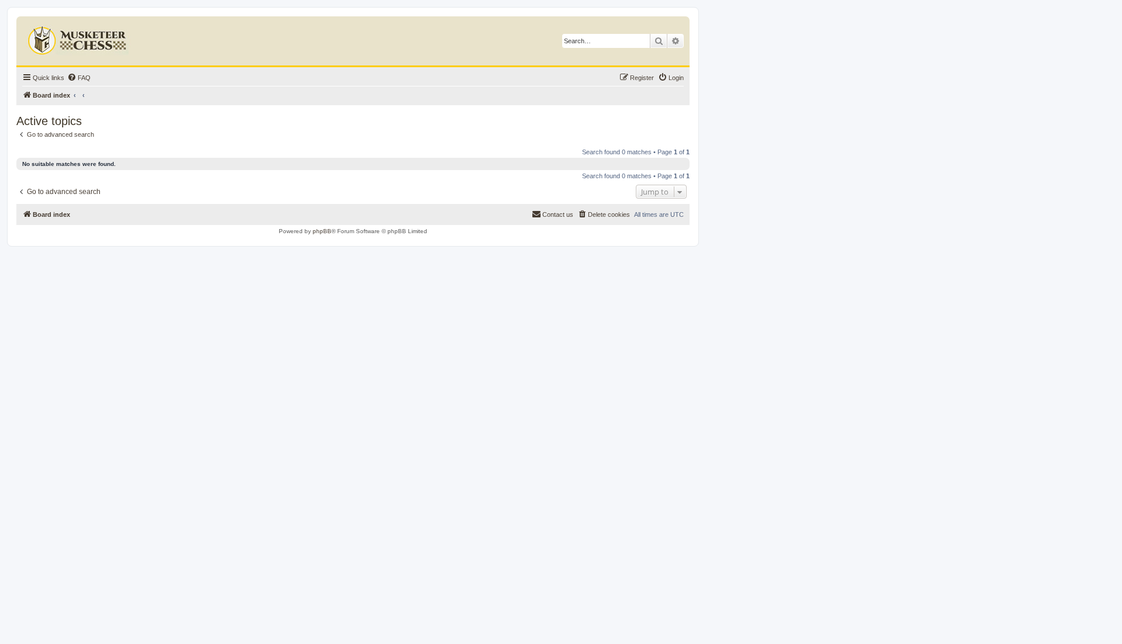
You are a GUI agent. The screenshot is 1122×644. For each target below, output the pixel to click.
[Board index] (78, 38)
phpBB (322, 231)
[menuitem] (79, 78)
